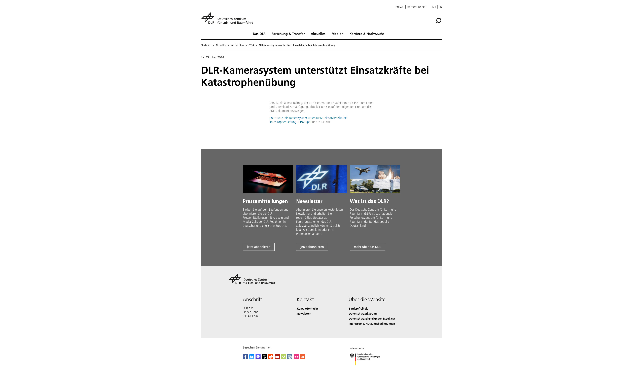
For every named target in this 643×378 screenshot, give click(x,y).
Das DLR (259, 33)
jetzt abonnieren (258, 247)
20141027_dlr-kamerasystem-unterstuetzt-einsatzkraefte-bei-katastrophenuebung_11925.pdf (309, 120)
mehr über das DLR (367, 247)
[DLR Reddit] (270, 358)
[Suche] (438, 20)
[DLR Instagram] (289, 358)
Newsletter (304, 313)
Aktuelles (318, 33)
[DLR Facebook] (245, 358)
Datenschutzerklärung (363, 313)
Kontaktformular (307, 308)
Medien (337, 33)
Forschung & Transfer (288, 33)
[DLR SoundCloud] (302, 358)
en (440, 7)
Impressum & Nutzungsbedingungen (372, 323)
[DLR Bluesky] (251, 358)
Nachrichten (237, 45)
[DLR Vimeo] (283, 358)
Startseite (206, 45)
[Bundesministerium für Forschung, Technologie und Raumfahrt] (368, 368)
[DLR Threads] (264, 358)
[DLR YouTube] (277, 358)
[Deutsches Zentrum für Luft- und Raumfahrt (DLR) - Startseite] (228, 20)
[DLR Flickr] (296, 358)
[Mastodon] (258, 358)
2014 (251, 45)
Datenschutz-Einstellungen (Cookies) (372, 318)
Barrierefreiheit (416, 7)
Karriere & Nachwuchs (366, 33)
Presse (399, 7)
